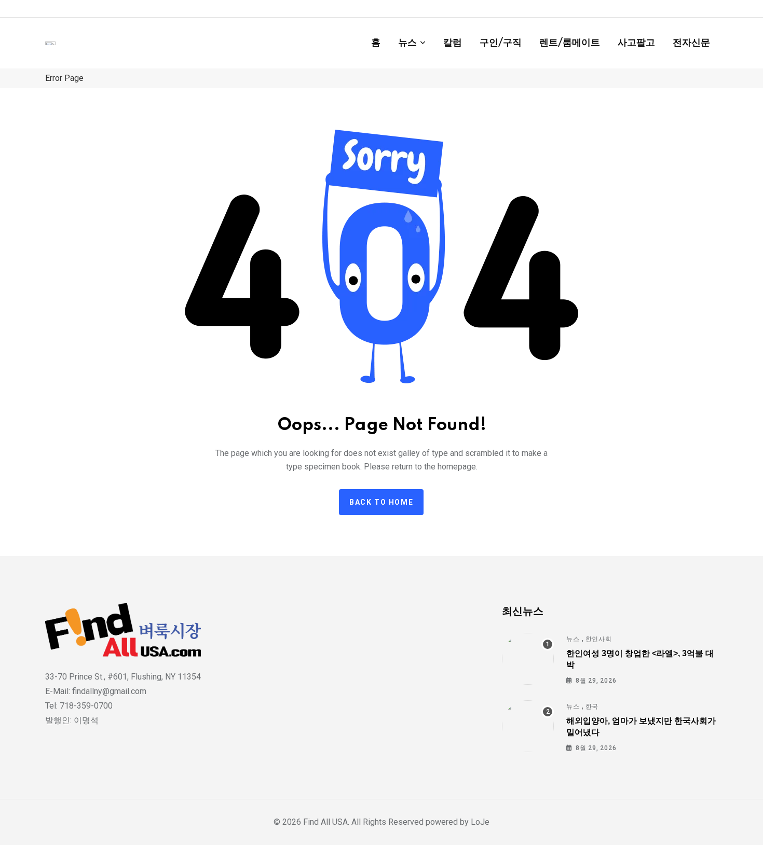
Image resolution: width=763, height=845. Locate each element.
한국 (592, 706)
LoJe (479, 822)
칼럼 (452, 43)
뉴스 (407, 43)
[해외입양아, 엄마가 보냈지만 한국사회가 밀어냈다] (528, 726)
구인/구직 (501, 43)
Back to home (381, 502)
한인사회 (598, 639)
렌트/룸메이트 (569, 43)
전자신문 (691, 43)
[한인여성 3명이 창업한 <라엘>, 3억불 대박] (528, 659)
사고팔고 (636, 43)
